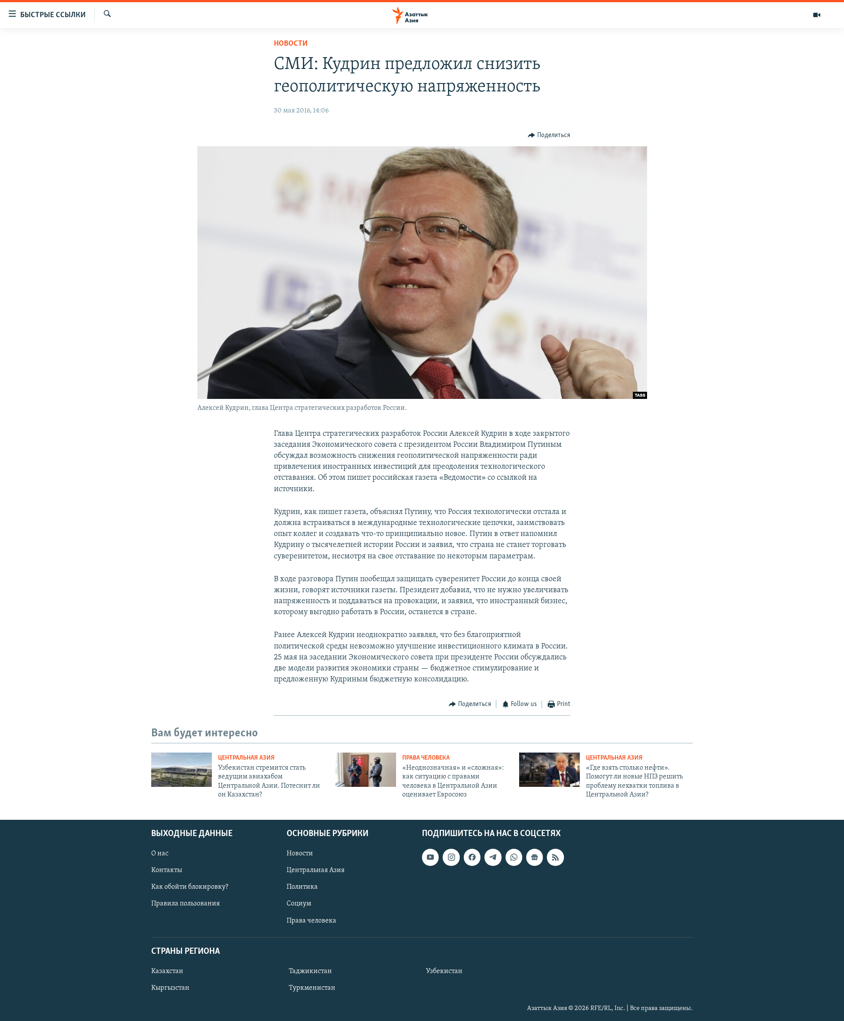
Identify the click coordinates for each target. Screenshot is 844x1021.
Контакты (166, 870)
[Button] (549, 135)
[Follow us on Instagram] (451, 857)
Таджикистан (310, 970)
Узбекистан (444, 970)
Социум (299, 903)
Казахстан (167, 970)
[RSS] (555, 857)
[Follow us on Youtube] (430, 857)
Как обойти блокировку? (189, 887)
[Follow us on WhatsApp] (514, 857)
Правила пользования (185, 903)
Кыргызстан (170, 988)
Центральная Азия (246, 758)
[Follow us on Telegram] (492, 857)
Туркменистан (312, 988)
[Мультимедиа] (817, 15)
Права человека (426, 758)
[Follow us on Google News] (534, 857)
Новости (291, 44)
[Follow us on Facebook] (472, 857)
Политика (302, 887)
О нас (159, 853)
